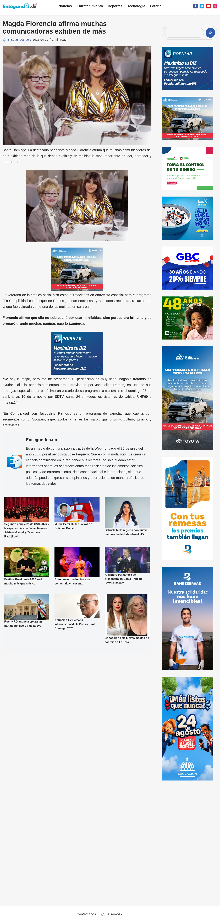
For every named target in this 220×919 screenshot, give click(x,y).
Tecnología (136, 6)
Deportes (115, 6)
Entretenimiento (90, 6)
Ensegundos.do (18, 39)
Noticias (65, 6)
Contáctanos (86, 914)
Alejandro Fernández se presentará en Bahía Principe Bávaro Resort (123, 578)
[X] (202, 6)
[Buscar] (210, 33)
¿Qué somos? (111, 914)
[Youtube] (208, 6)
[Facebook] (195, 6)
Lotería (156, 6)
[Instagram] (215, 6)
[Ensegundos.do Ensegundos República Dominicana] (20, 6)
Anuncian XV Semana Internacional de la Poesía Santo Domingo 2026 (75, 624)
